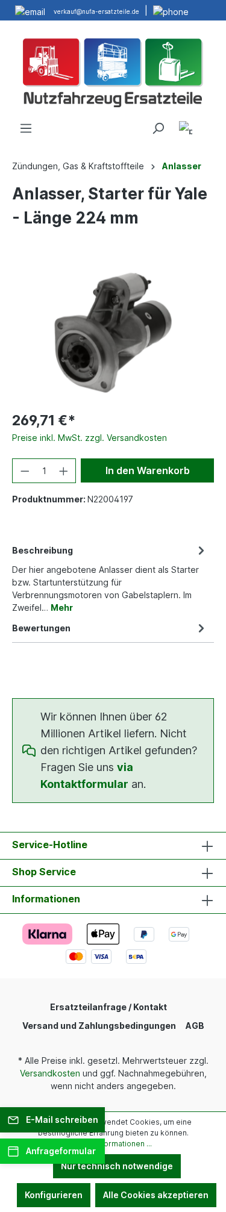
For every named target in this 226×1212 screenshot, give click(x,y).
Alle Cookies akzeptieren (156, 1195)
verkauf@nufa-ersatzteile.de (96, 11)
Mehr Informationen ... (113, 1143)
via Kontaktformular (86, 775)
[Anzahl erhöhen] (64, 470)
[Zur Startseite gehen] (113, 71)
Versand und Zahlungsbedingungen (99, 1025)
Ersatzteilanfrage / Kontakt (108, 1007)
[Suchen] (158, 128)
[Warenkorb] (206, 124)
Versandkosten (50, 1073)
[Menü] (26, 128)
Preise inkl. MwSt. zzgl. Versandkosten (89, 438)
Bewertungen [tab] (41, 628)
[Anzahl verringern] (24, 470)
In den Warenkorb (147, 470)
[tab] (110, 578)
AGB (195, 1025)
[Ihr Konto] (185, 130)
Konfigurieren (54, 1195)
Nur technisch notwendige (117, 1166)
